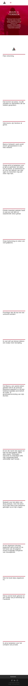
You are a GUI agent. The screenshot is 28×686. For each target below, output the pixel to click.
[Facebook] (11, 680)
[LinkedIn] (14, 680)
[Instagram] (17, 680)
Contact (13, 676)
